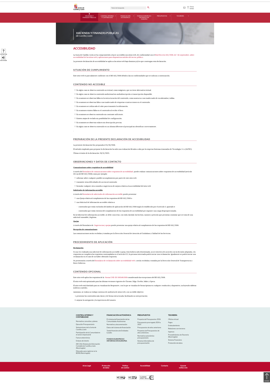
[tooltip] (184, 7)
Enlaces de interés (82, 341)
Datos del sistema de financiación (119, 327)
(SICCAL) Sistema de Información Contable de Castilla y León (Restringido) (88, 346)
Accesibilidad (145, 366)
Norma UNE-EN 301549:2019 (116, 277)
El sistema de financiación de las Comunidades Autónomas (118, 320)
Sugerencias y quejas (102, 225)
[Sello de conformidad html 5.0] (132, 379)
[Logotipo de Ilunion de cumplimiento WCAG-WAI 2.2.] (147, 379)
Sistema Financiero (175, 340)
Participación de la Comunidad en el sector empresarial (88, 333)
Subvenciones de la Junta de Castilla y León (86, 328)
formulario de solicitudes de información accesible (103, 194)
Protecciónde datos (106, 367)
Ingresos (171, 332)
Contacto (164, 366)
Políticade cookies (125, 367)
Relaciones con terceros (176, 328)
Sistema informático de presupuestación (145, 342)
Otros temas (192, 7)
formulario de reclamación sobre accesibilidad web (115, 261)
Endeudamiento (174, 325)
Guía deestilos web (183, 367)
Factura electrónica (83, 338)
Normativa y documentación (117, 324)
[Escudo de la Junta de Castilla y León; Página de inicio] (78, 10)
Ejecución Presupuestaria (85, 324)
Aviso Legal (87, 366)
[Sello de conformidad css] (120, 379)
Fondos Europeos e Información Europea (144, 17)
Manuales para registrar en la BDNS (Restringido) (86, 352)
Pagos (170, 322)
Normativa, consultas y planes (87, 321)
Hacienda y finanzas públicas (89, 16)
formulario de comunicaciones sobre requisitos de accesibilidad (108, 172)
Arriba (266, 381)
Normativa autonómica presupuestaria (145, 337)
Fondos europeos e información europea (117, 340)
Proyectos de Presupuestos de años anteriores (148, 332)
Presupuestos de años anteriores (149, 327)
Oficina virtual (173, 319)
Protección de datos (175, 343)
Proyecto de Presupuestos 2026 (149, 319)
